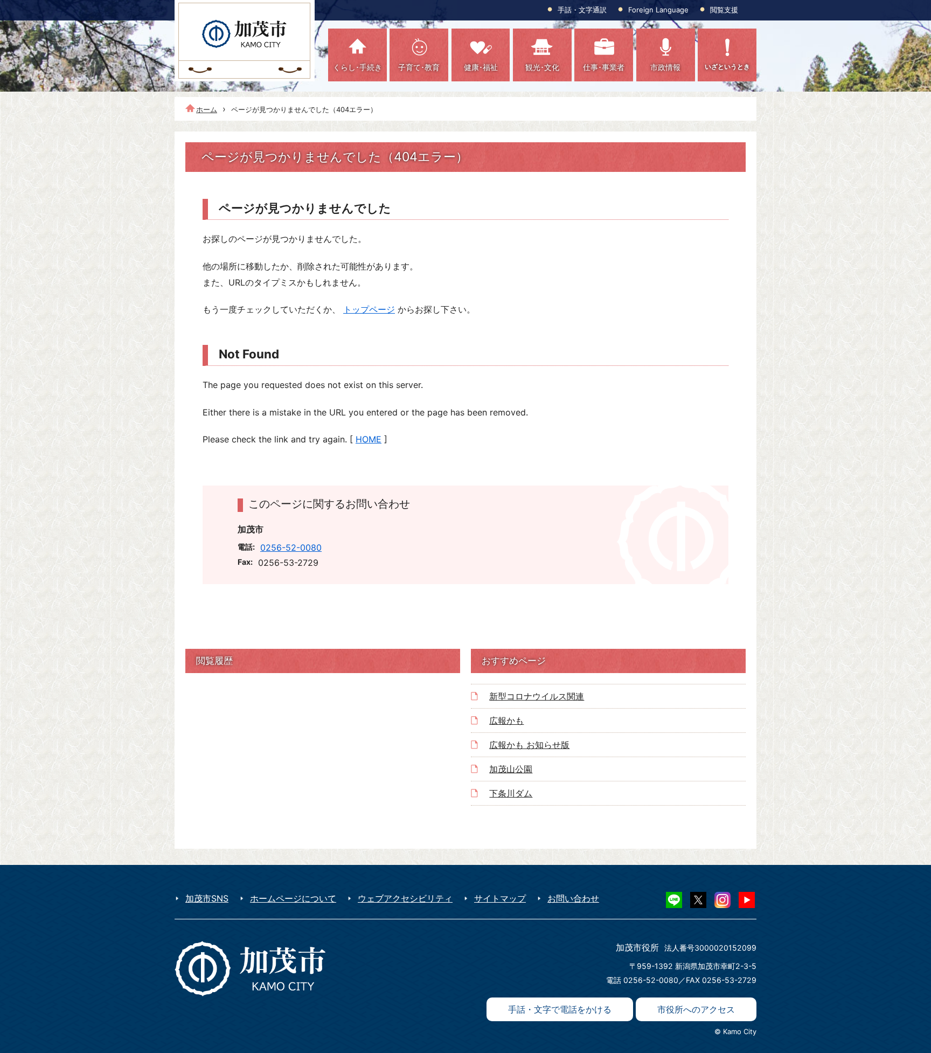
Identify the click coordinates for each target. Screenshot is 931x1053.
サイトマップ (500, 898)
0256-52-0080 (291, 547)
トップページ (369, 309)
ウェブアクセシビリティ (405, 898)
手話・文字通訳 (582, 9)
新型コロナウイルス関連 (536, 696)
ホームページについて (293, 898)
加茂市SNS (206, 898)
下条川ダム (510, 793)
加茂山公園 (510, 769)
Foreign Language (658, 9)
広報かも (506, 720)
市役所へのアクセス (696, 1009)
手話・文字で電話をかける (560, 1009)
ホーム (206, 109)
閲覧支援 (724, 9)
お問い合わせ (573, 898)
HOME (368, 439)
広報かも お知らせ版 (529, 744)
